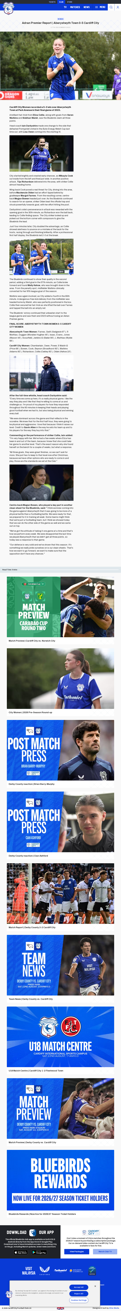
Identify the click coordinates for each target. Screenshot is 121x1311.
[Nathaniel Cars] (60, 1270)
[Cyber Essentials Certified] (92, 1270)
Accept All (79, 1287)
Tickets (52, 2)
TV (65, 7)
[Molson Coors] (76, 1270)
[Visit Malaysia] (28, 1271)
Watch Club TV (105, 1252)
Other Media (114, 1308)
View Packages (77, 1252)
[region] (54, 1293)
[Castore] (44, 1270)
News (87, 7)
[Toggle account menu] (118, 7)
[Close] (95, 1286)
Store (69, 2)
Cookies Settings (79, 1300)
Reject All (78, 1294)
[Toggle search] (111, 7)
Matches (75, 7)
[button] (9, 1294)
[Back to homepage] (8, 8)
